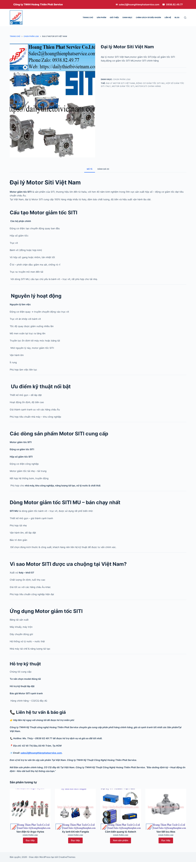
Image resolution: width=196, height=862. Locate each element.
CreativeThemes (67, 857)
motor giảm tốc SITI (123, 86)
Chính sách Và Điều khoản (148, 17)
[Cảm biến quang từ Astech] (120, 809)
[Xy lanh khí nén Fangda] (75, 809)
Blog (177, 17)
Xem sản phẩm (120, 840)
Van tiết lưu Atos (165, 831)
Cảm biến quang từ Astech (120, 831)
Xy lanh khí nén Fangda (75, 831)
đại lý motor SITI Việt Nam (120, 83)
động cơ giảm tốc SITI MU (150, 83)
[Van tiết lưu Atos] (165, 809)
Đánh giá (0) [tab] (103, 169)
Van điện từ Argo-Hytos (30, 831)
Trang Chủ (88, 17)
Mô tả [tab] (89, 169)
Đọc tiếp (30, 840)
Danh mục (127, 17)
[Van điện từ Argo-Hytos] (30, 809)
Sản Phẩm (101, 17)
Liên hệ (168, 17)
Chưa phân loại (122, 79)
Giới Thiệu (114, 17)
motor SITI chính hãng (148, 86)
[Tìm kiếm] (185, 18)
